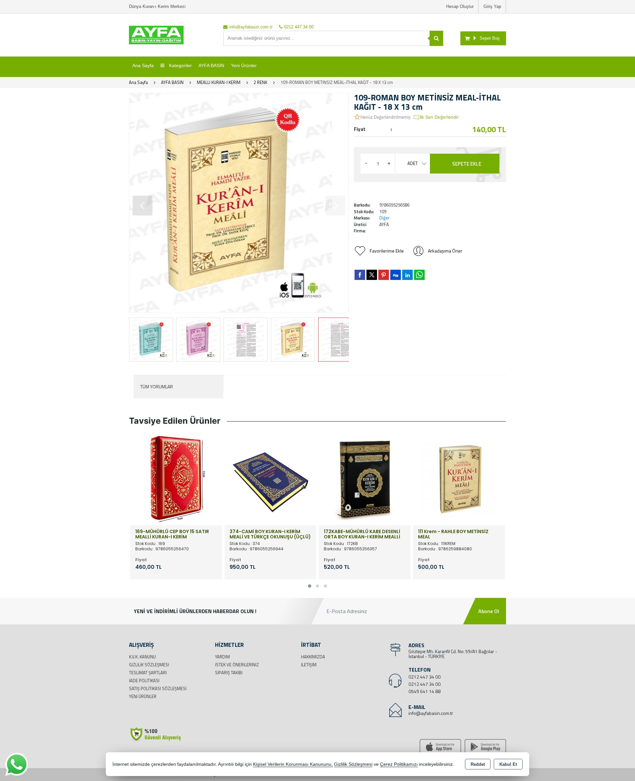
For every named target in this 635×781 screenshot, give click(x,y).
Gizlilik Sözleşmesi (149, 664)
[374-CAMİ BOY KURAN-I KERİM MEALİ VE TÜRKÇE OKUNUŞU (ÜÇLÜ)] (270, 478)
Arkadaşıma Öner (445, 250)
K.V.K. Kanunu (142, 656)
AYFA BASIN (211, 65)
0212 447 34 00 (424, 676)
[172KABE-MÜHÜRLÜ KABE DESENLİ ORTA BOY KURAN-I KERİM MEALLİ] (364, 478)
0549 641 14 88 (424, 691)
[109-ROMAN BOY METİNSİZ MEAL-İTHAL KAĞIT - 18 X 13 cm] (239, 202)
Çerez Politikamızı (399, 764)
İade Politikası (144, 680)
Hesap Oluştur (460, 6)
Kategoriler (180, 65)
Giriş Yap (492, 6)
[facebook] (360, 274)
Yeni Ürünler (142, 696)
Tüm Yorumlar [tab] (156, 386)
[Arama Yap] (436, 38)
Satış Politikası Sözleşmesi (158, 688)
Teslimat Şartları (148, 672)
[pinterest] (383, 274)
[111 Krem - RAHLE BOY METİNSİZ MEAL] (459, 478)
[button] (142, 205)
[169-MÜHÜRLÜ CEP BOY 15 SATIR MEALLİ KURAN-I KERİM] (176, 478)
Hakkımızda (313, 656)
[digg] (395, 274)
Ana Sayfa (143, 65)
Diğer (384, 218)
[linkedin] (407, 274)
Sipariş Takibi (228, 672)
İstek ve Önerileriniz (237, 664)
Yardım (222, 656)
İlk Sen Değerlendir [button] (439, 117)
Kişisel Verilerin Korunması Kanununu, (293, 764)
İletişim (309, 664)
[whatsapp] (419, 275)
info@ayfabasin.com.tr (430, 713)
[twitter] (371, 275)
